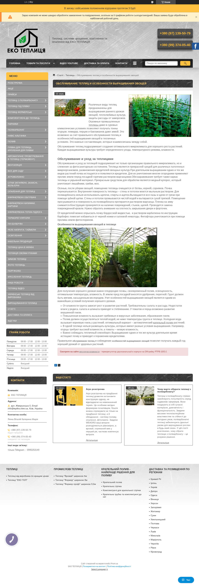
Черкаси (155, 527)
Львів (153, 531)
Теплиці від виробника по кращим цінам (28, 476)
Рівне (153, 547)
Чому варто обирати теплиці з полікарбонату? (174, 390)
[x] (59, 365)
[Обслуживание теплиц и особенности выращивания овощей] (70, 107)
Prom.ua (114, 564)
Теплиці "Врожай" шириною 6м (71, 476)
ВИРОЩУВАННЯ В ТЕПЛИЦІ (22, 303)
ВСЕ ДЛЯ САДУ (15, 171)
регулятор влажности (89, 351)
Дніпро (154, 491)
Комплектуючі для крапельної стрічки (122, 490)
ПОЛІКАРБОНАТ (16, 130)
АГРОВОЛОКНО (16, 177)
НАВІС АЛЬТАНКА (17, 136)
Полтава (155, 523)
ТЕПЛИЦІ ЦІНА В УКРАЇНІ (21, 247)
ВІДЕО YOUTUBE (69, 63)
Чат (188, 580)
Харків (154, 487)
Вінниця (155, 499)
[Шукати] (185, 63)
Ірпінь (154, 483)
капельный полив (163, 322)
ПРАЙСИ (12, 94)
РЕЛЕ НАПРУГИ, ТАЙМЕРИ (22, 230)
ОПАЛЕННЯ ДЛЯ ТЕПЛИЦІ (21, 191)
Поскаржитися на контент (94, 566)
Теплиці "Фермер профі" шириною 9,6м (75, 484)
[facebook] (55, 365)
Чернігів (155, 543)
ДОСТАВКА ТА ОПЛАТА (96, 63)
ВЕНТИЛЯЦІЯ (15, 165)
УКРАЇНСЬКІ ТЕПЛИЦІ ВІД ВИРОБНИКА (21, 295)
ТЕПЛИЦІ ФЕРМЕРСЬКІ (20, 112)
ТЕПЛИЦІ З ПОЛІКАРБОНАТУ (23, 100)
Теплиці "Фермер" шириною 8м (71, 480)
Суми (153, 515)
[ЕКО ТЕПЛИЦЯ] (26, 40)
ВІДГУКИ (12, 321)
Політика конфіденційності (119, 566)
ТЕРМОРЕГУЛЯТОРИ (19, 218)
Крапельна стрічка (112, 486)
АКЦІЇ (10, 88)
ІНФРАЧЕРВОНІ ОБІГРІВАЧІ (22, 197)
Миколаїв (155, 535)
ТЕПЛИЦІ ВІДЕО (16, 288)
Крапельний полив (112, 482)
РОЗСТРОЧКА (15, 83)
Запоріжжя (156, 507)
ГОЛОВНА (14, 63)
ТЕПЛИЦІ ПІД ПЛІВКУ (19, 106)
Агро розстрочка (95, 389)
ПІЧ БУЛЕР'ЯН (15, 224)
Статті (60, 75)
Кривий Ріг (156, 479)
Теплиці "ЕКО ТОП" (17, 480)
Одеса (154, 495)
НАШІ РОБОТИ (15, 282)
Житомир (155, 511)
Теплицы (70, 75)
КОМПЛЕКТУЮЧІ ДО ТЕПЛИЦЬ (24, 118)
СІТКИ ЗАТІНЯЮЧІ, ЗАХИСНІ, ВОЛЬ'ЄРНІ (23, 184)
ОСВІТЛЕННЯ (15, 235)
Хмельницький (158, 519)
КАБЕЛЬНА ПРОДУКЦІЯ (20, 241)
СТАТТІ (11, 309)
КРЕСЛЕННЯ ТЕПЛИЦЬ (20, 277)
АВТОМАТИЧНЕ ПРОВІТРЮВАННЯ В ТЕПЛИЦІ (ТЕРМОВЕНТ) (26, 157)
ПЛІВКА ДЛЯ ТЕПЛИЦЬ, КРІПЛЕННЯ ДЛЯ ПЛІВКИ (20, 149)
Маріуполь (156, 539)
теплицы (94, 125)
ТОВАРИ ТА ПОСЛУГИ (38, 63)
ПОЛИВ (11, 141)
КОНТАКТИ (121, 63)
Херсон (154, 503)
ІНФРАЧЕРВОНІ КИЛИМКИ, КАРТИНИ (21, 204)
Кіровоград (156, 551)
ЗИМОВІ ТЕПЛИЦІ (17, 259)
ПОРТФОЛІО (14, 271)
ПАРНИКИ (13, 124)
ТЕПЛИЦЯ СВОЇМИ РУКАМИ (22, 253)
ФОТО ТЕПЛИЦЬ (16, 265)
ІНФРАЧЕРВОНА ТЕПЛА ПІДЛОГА (25, 212)
